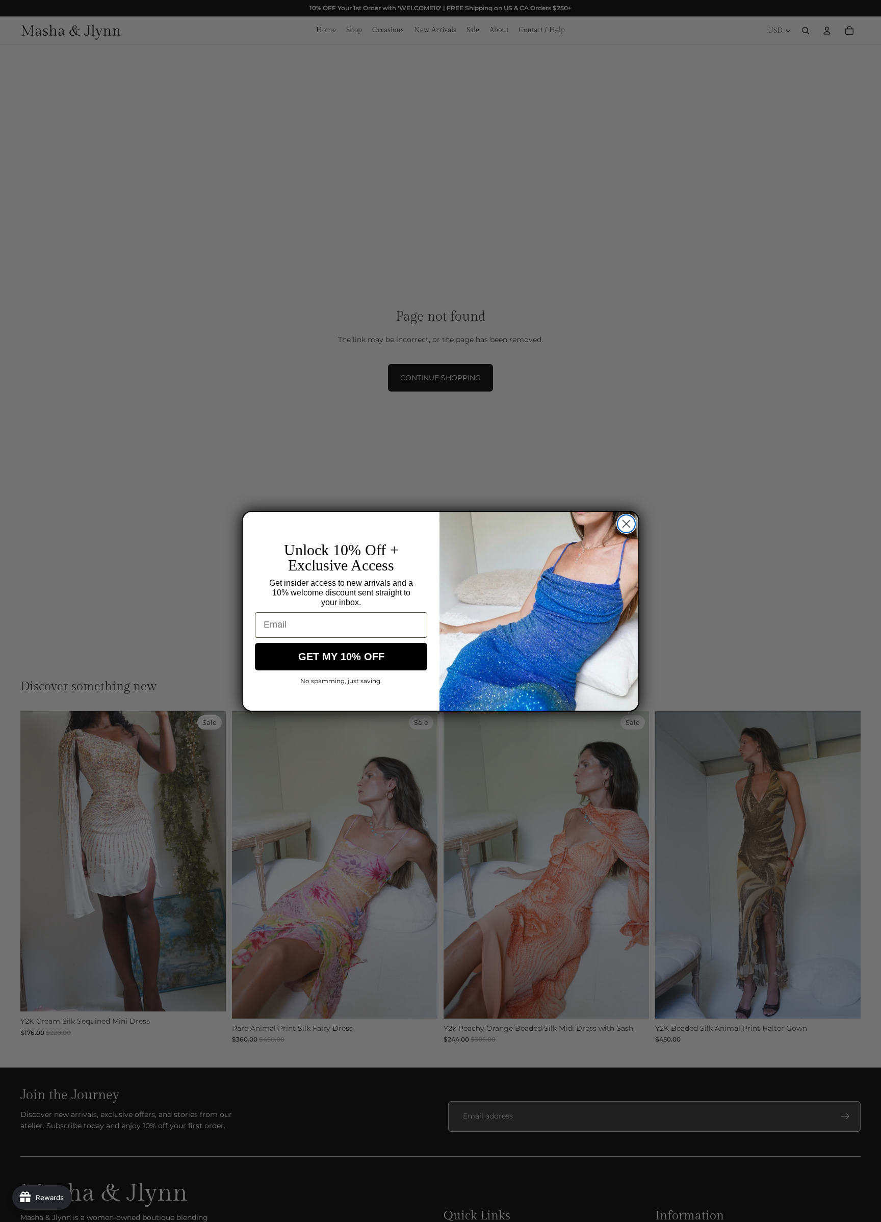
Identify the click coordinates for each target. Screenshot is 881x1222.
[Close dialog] (626, 524)
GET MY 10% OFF (341, 656)
